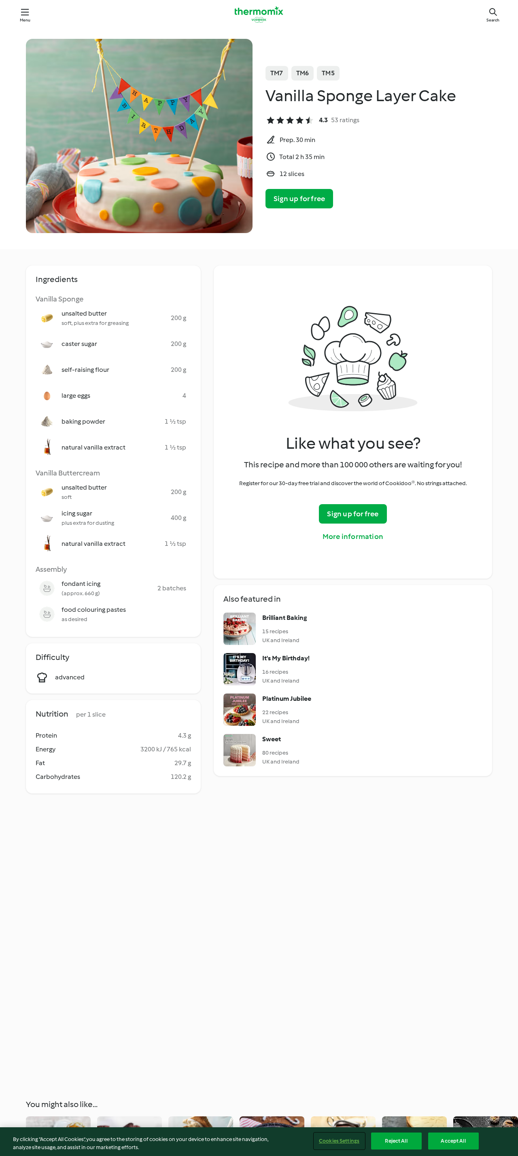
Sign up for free (299, 198)
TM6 (302, 73)
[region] (259, 1141)
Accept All (453, 1141)
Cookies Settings (339, 1141)
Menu (25, 20)
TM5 (328, 73)
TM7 (276, 73)
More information (353, 536)
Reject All (396, 1141)
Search (492, 20)
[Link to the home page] (259, 14)
